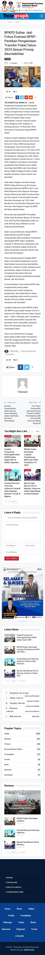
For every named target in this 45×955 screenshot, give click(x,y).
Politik (11, 915)
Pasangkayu (9, 754)
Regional (20, 929)
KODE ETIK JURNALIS (13, 887)
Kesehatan (8, 775)
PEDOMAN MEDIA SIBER (14, 892)
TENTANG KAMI (11, 882)
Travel (34, 929)
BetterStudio (29, 950)
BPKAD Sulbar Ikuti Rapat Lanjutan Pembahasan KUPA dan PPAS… (28, 649)
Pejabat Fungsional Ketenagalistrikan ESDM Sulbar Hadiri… (22, 808)
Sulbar (7, 59)
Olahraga (7, 922)
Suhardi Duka (10, 354)
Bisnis (33, 922)
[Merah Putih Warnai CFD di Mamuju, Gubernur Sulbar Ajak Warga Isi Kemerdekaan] (32, 475)
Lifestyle (19, 936)
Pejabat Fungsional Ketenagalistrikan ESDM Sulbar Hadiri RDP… (26, 637)
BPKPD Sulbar (14, 351)
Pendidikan (26, 915)
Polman (7, 744)
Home (7, 909)
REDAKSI (9, 878)
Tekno (21, 922)
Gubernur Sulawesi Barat (28, 351)
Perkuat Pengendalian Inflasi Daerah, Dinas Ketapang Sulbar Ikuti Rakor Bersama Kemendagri (11, 413)
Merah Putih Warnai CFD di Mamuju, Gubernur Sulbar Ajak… (27, 673)
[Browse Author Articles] (22, 383)
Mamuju (7, 739)
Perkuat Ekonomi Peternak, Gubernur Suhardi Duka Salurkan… (28, 661)
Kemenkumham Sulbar (13, 749)
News (6, 765)
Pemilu (7, 759)
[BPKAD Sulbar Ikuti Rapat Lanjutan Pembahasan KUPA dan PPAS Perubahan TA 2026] (32, 441)
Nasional (8, 770)
